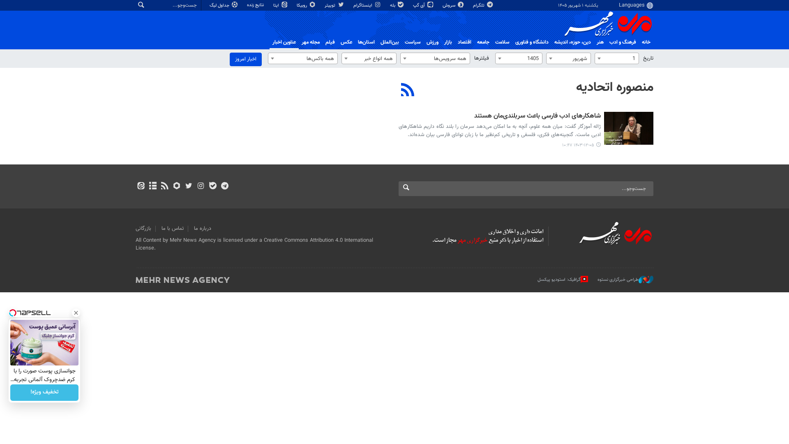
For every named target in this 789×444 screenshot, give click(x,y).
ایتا (276, 5)
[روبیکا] (177, 186)
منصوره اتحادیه (614, 87)
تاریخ (648, 58)
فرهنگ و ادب (622, 42)
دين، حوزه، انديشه (572, 42)
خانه (646, 42)
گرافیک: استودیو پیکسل (559, 279)
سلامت (502, 42)
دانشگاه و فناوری (532, 42)
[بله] (213, 186)
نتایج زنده (256, 5)
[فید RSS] (164, 186)
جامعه (483, 42)
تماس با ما (172, 228)
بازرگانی (143, 228)
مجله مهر (311, 42)
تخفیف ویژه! (44, 392)
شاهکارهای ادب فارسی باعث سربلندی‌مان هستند (537, 116)
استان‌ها (366, 42)
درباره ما (202, 228)
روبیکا (302, 5)
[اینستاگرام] (201, 186)
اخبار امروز (245, 59)
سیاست (413, 42)
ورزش (432, 42)
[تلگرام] (224, 186)
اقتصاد (464, 42)
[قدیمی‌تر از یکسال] (628, 128)
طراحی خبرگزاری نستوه (618, 279)
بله (393, 5)
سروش (450, 5)
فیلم (330, 42)
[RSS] (408, 91)
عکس (346, 42)
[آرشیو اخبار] (153, 186)
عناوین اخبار (284, 42)
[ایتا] (141, 186)
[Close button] (76, 313)
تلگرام (479, 5)
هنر (600, 42)
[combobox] (617, 58)
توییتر (331, 5)
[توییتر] (189, 186)
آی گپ (419, 5)
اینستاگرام (363, 5)
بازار (448, 42)
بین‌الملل (390, 42)
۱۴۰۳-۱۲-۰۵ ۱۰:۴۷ (578, 145)
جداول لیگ (220, 5)
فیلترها (481, 58)
